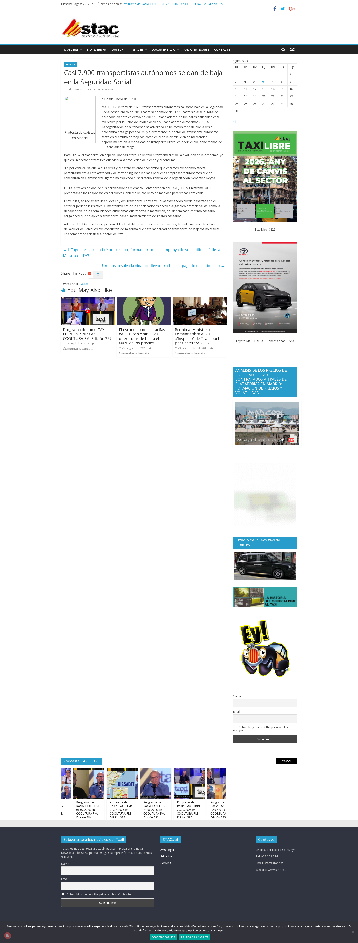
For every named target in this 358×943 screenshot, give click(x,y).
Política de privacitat (194, 936)
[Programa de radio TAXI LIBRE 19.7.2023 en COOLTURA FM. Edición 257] (88, 299)
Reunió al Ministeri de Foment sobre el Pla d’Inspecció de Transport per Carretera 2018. (197, 336)
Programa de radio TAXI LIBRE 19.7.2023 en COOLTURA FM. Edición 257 (87, 334)
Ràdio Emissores (196, 49)
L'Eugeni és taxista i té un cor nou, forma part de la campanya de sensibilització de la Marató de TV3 (141, 252)
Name (237, 696)
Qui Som (118, 49)
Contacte (222, 49)
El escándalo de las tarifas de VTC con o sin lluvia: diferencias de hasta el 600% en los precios (142, 336)
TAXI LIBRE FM (97, 49)
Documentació (163, 49)
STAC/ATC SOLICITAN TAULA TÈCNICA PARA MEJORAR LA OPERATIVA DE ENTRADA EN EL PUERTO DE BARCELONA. (203, 4)
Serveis (138, 49)
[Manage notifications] (7, 935)
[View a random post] (292, 49)
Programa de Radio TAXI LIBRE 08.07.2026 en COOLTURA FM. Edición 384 (74, 809)
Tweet (83, 284)
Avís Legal (167, 850)
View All (286, 760)
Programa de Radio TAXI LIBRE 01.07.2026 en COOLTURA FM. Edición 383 (108, 809)
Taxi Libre (71, 49)
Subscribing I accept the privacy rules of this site (262, 729)
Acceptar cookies (163, 936)
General (70, 64)
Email (236, 711)
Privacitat (166, 856)
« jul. (236, 121)
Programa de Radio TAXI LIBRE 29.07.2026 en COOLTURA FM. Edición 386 (175, 809)
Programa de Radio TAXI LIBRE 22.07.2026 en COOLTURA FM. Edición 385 (208, 809)
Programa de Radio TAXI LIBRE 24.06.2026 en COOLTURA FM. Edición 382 (141, 809)
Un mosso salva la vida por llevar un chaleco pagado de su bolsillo (163, 265)
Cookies (165, 863)
